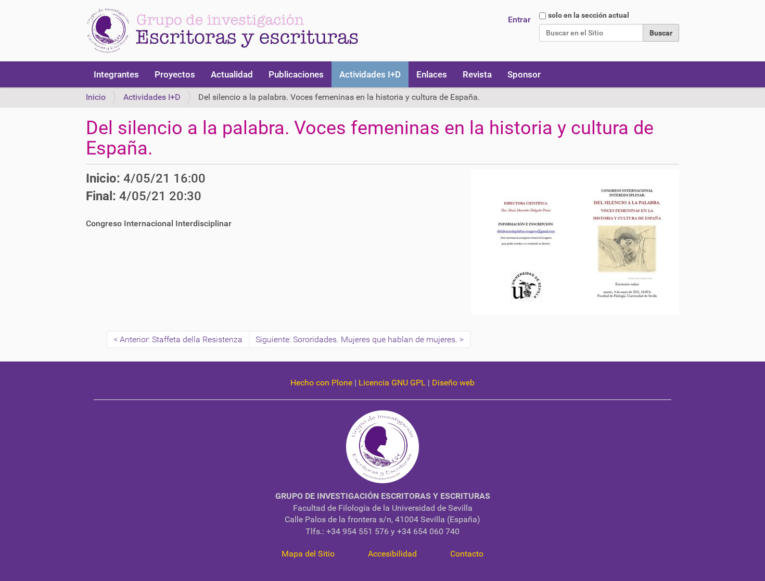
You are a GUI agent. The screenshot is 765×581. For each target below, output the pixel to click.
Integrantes (116, 74)
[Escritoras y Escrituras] (222, 31)
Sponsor (524, 74)
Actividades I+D (370, 74)
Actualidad (232, 74)
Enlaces (431, 74)
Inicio (96, 97)
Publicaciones (296, 74)
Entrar (519, 19)
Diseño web (453, 383)
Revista (477, 74)
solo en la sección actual (588, 15)
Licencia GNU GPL (392, 383)
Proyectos (175, 74)
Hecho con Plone (321, 383)
